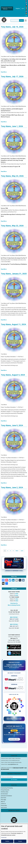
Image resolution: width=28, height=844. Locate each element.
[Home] (4, 20)
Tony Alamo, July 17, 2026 (12, 76)
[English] (26, 0)
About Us (3, 801)
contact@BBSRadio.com (12, 764)
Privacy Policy (4, 805)
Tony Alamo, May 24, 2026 (12, 176)
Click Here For (14, 603)
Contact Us (3, 803)
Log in (22, 8)
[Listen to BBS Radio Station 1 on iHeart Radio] (14, 679)
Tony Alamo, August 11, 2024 (13, 324)
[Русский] (26, 11)
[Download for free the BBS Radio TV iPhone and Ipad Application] (14, 653)
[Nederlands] (26, 2)
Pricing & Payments (5, 789)
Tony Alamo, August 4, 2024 (13, 375)
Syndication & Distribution (6, 795)
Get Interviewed (4, 793)
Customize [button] (3, 837)
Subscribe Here (14, 739)
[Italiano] (26, 8)
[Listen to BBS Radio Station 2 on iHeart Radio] (14, 688)
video (16, 599)
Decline (7, 841)
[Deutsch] (26, 6)
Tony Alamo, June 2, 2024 (12, 487)
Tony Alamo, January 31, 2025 (14, 274)
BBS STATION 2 (14, 624)
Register (18, 8)
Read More (4, 72)
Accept (20, 841)
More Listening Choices (14, 605)
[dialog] (14, 834)
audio (16, 593)
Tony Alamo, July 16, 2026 (12, 27)
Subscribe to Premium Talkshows (7, 8)
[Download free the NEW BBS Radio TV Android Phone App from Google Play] (14, 646)
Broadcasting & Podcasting (7, 788)
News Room (3, 797)
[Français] (26, 4)
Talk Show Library (4, 791)
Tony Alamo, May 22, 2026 (12, 226)
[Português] (26, 9)
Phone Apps (3, 799)
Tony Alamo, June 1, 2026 (12, 126)
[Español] (26, 13)
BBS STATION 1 (14, 617)
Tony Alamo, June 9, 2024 (12, 425)
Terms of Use (4, 807)
